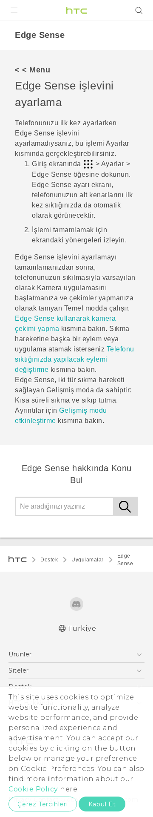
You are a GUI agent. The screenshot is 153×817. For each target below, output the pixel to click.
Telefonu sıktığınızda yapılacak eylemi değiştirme (74, 359)
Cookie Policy (33, 789)
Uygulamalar (87, 560)
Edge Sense (125, 560)
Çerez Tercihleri (42, 804)
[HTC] (76, 10)
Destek (49, 560)
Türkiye (82, 628)
